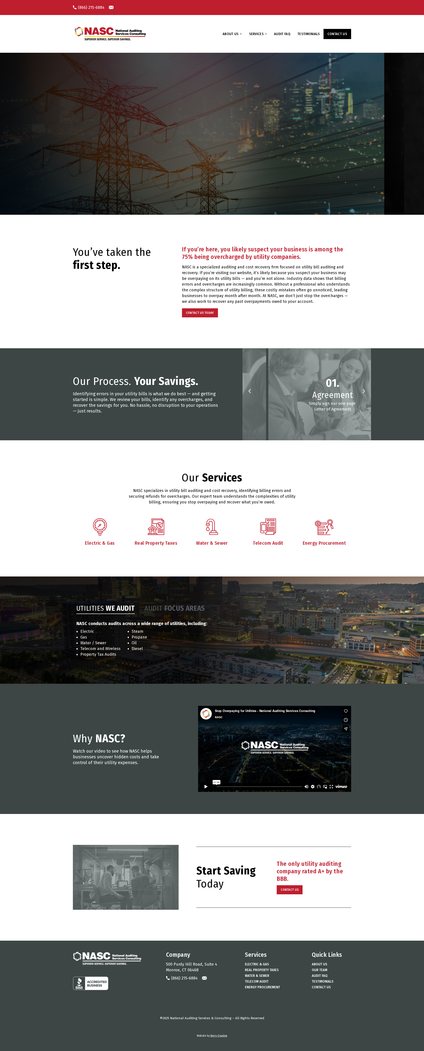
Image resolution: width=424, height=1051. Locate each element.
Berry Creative (218, 1035)
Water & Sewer (257, 976)
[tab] (105, 608)
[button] (249, 391)
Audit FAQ (282, 34)
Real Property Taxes (262, 970)
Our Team (319, 970)
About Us (231, 34)
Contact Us (337, 34)
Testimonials (308, 34)
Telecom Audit (257, 981)
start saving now (44, 165)
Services (256, 34)
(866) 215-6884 (90, 7)
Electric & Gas (257, 964)
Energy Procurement (262, 987)
